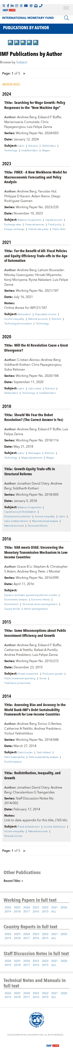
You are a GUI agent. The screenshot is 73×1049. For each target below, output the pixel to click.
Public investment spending (19, 678)
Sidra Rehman (14, 369)
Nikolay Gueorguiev (19, 275)
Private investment (28, 674)
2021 (54, 907)
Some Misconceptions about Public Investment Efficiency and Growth (35, 633)
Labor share (34, 389)
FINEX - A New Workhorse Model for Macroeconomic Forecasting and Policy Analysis (35, 176)
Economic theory (40, 600)
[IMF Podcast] (31, 5)
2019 (8, 911)
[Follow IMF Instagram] (16, 5)
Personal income (13, 836)
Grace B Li (24, 566)
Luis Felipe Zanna (39, 127)
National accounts (38, 319)
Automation (24, 314)
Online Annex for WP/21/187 (25, 308)
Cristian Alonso (28, 360)
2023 (36, 907)
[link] (10, 42)
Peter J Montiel (49, 571)
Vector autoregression (36, 609)
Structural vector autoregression (40, 604)
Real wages (34, 453)
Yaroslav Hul (47, 191)
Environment (11, 604)
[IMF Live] (53, 1043)
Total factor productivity (17, 683)
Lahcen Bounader (51, 270)
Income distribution (54, 827)
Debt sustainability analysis (43, 757)
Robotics (33, 146)
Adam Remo (40, 196)
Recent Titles (12, 880)
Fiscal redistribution (29, 827)
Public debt (59, 229)
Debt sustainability (14, 757)
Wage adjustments (31, 458)
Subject (21, 62)
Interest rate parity (38, 229)
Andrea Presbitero (17, 655)
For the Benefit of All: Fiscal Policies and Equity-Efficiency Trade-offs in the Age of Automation (36, 255)
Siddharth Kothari (17, 365)
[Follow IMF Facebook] (8, 5)
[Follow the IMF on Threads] (21, 5)
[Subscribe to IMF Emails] (36, 5)
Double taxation (13, 762)
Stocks (42, 678)
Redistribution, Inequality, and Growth (32, 775)
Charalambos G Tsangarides (34, 792)
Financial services (34, 225)
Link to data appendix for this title (29, 820)
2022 (45, 907)
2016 (36, 911)
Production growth (52, 674)
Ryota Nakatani (40, 280)
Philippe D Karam (17, 196)
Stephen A (41, 566)
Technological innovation (18, 324)
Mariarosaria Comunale (21, 122)
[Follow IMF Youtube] (26, 5)
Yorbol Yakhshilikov (18, 733)
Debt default (44, 752)
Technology (10, 150)
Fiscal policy (55, 225)
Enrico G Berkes (49, 724)
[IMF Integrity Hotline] (40, 5)
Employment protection (17, 516)
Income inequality (14, 319)
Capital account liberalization (20, 512)
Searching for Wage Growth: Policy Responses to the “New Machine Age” (34, 105)
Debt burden (25, 752)
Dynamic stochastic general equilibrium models (30, 595)
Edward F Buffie (49, 117)
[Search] (66, 18)
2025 (17, 907)
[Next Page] (23, 73)
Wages (46, 150)
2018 (17, 911)
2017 (26, 911)
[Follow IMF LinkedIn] (12, 5)
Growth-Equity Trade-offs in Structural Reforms (29, 471)
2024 (26, 907)
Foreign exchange (14, 229)
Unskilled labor (29, 150)
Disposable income (45, 314)
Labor (21, 146)
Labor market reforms (16, 521)
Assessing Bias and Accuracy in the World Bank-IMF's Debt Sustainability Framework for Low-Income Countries (35, 709)
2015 (45, 911)
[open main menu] (66, 8)
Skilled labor (49, 146)
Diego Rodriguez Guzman (32, 198)
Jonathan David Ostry (33, 483)
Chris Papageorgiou (46, 365)
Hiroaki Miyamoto (48, 275)
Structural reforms (37, 526)
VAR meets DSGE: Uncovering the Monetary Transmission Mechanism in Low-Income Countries (36, 552)
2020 (64, 907)
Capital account (53, 220)
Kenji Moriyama (15, 280)
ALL (53, 911)
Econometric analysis (15, 600)
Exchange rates (12, 225)
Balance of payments (29, 220)
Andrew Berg (26, 117)
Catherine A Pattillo (18, 650)
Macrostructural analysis (45, 521)
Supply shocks (12, 609)
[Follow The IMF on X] (3, 5)
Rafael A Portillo (46, 650)
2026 (8, 907)
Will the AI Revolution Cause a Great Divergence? (36, 347)
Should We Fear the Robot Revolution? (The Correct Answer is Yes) (33, 417)
